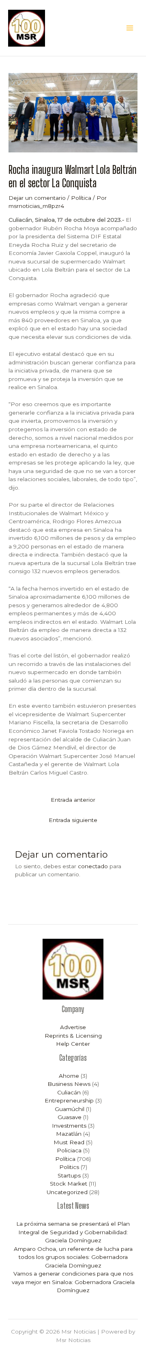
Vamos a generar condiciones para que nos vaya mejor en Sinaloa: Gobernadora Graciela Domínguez (73, 1281)
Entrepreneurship (69, 1100)
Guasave (70, 1117)
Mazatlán (69, 1133)
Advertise (73, 1027)
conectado (93, 866)
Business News (68, 1084)
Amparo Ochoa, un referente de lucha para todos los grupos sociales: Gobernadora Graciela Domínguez (73, 1257)
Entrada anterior (73, 799)
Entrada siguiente (73, 820)
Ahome (69, 1076)
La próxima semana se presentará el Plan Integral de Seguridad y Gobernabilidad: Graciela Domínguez (73, 1232)
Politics (69, 1167)
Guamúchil (69, 1109)
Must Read (69, 1142)
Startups (69, 1175)
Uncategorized (67, 1192)
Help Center (73, 1043)
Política (81, 198)
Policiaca (69, 1150)
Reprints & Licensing (73, 1035)
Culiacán (69, 1092)
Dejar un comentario (37, 198)
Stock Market (68, 1183)
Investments (69, 1125)
